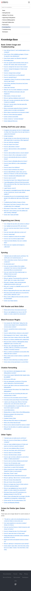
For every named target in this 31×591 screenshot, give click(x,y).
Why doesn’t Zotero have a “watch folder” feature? (16, 208)
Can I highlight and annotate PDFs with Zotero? (15, 226)
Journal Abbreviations (9, 410)
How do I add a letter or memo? (11, 146)
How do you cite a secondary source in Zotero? (15, 397)
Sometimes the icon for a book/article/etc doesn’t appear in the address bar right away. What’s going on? (16, 198)
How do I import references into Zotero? (14, 169)
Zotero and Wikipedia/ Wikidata (11, 502)
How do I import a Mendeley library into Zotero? (15, 161)
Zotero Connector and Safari (11, 116)
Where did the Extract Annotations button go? (15, 310)
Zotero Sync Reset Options (10, 300)
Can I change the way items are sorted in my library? (16, 223)
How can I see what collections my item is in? (15, 232)
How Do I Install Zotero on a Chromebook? (14, 75)
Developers (5, 31)
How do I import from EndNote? (12, 167)
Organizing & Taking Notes (8, 17)
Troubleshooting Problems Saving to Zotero (14, 202)
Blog (21, 574)
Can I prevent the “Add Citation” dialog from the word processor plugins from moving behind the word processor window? (15, 325)
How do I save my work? (10, 178)
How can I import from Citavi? (11, 144)
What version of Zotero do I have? (12, 96)
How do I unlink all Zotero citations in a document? (16, 333)
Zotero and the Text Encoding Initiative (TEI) (15, 500)
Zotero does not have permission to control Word (16, 362)
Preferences (5, 24)
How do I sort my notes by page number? (14, 238)
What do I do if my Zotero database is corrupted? (16, 89)
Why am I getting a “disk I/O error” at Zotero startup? (17, 477)
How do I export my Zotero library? (12, 452)
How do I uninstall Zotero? (10, 77)
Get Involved (16, 577)
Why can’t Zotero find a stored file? (12, 482)
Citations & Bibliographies (8, 20)
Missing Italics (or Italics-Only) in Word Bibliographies (17, 412)
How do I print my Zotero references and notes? (16, 461)
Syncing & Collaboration (8, 22)
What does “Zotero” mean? (11, 473)
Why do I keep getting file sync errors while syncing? (17, 290)
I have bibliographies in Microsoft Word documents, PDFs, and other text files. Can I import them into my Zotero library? (17, 184)
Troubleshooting (6, 29)
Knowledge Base (6, 27)
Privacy (26, 574)
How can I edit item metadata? (11, 142)
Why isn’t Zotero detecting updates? (13, 114)
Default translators (8, 136)
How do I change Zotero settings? (12, 73)
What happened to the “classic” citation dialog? (15, 335)
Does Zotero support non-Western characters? (15, 58)
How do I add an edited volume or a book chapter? (16, 152)
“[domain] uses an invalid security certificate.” (15, 438)
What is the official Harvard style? (12, 422)
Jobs (15, 580)
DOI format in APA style (10, 379)
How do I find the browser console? (12, 454)
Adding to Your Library (7, 15)
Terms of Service (7, 577)
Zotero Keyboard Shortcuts (10, 121)
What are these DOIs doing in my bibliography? (15, 420)
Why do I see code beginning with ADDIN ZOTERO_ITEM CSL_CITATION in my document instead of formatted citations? (15, 347)
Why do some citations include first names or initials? (17, 424)
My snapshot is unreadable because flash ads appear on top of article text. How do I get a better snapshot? (17, 192)
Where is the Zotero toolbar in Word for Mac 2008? (16, 337)
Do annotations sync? (9, 264)
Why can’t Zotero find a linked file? (12, 480)
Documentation (7, 574)
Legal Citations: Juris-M (10, 188)
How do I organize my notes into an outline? (14, 236)
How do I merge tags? (9, 234)
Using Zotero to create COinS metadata (14, 467)
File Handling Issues (9, 60)
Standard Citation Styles (10, 418)
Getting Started (6, 12)
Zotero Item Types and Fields (11, 214)
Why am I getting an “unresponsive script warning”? (16, 543)
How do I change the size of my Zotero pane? (15, 531)
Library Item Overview (9, 87)
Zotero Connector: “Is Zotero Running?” (14, 118)
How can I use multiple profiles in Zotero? (14, 448)
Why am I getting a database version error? (14, 98)
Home (3, 10)
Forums (15, 574)
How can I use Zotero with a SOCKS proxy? (14, 450)
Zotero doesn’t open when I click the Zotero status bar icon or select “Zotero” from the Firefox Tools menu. (16, 547)
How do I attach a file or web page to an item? (15, 155)
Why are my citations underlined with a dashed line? (16, 339)
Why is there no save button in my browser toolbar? (16, 112)
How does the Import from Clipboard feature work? (16, 180)
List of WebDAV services (10, 276)
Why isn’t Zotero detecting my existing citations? (16, 359)
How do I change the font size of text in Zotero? (16, 66)
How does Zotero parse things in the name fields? (16, 399)
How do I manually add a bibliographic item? (14, 175)
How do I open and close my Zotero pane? (14, 533)
